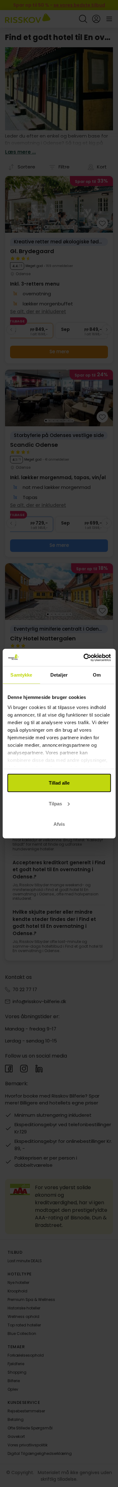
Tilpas (55, 803)
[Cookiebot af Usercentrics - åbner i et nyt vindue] (84, 657)
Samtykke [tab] (21, 675)
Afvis (59, 824)
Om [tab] (97, 675)
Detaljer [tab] (59, 675)
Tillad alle (59, 783)
